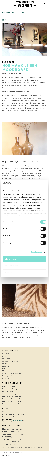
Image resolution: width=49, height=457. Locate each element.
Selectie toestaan (11, 266)
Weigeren (8, 272)
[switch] (43, 229)
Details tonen (36, 252)
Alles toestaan (10, 259)
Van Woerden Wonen (9, 10)
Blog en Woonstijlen (25, 10)
